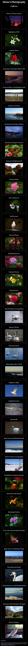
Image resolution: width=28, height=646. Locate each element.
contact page (12, 644)
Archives (3, 640)
